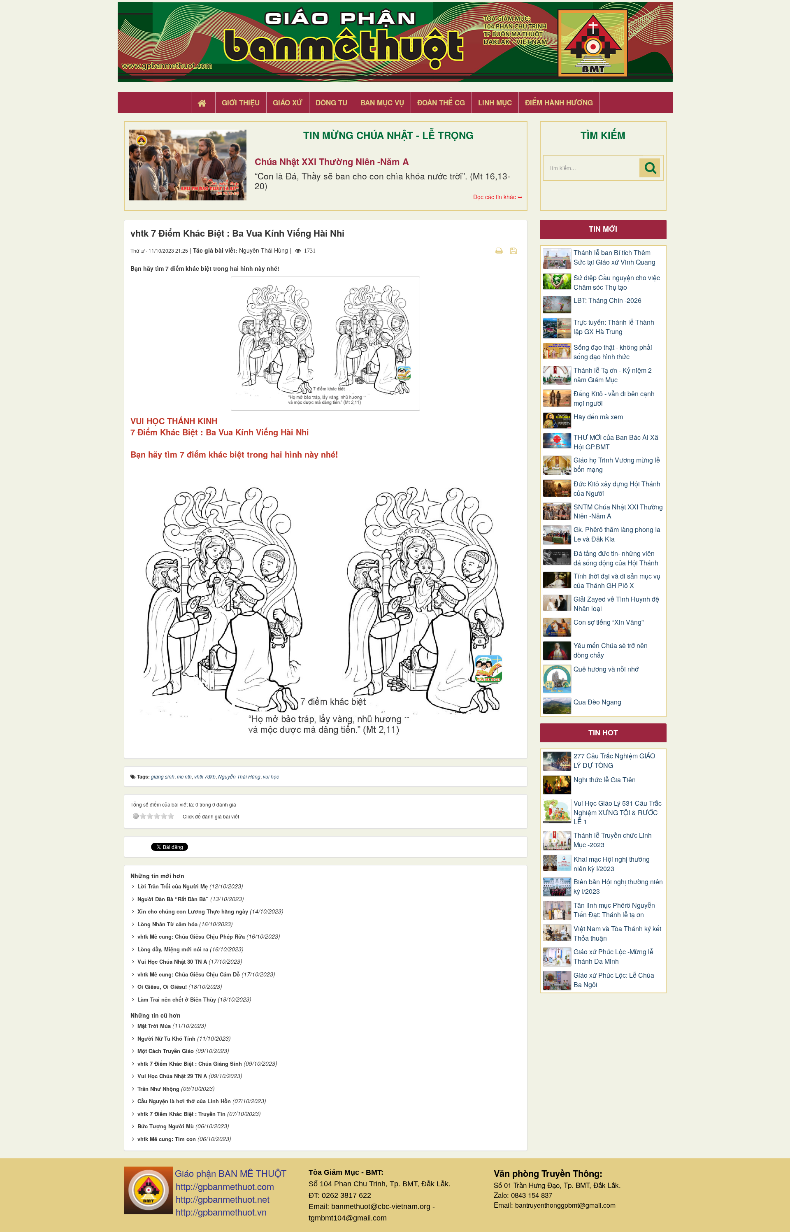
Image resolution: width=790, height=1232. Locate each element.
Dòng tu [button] (331, 102)
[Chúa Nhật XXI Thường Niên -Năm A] (187, 165)
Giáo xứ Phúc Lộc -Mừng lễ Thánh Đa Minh (613, 956)
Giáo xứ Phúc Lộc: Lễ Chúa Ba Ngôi (614, 980)
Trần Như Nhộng (158, 1089)
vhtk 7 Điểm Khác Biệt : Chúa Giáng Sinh (189, 1063)
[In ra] (499, 250)
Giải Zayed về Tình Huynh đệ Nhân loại (616, 604)
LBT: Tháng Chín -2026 (607, 300)
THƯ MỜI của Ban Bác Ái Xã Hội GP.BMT (616, 442)
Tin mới (603, 228)
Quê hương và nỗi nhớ (606, 669)
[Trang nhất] (203, 103)
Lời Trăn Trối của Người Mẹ (172, 886)
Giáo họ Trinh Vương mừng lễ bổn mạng (617, 465)
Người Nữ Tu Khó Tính (166, 1038)
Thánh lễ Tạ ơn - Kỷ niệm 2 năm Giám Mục (613, 375)
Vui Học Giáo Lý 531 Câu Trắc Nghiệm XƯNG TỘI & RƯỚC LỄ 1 (618, 813)
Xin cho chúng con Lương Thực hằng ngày (192, 911)
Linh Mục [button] (495, 102)
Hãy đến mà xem (598, 416)
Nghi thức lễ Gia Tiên (605, 779)
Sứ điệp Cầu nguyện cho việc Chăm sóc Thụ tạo (617, 282)
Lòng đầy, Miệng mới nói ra (172, 949)
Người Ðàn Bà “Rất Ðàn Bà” (173, 899)
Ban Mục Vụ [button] (382, 102)
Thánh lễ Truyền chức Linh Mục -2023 (613, 840)
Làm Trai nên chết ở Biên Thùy (176, 999)
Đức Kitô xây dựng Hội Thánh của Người (617, 488)
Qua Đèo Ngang (597, 702)
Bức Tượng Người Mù (165, 1126)
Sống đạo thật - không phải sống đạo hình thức (613, 352)
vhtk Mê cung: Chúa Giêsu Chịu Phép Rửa (191, 936)
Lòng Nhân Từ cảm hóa (167, 924)
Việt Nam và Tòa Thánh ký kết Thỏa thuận (617, 933)
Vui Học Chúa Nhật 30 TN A (172, 961)
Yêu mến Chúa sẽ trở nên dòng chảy (611, 650)
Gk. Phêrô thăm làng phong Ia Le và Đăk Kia (617, 534)
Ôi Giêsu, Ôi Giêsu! (162, 986)
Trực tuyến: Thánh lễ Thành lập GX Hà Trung (614, 327)
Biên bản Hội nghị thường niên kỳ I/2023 (618, 886)
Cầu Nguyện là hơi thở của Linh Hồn (184, 1101)
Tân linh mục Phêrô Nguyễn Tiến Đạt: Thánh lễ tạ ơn (614, 910)
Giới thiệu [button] (241, 102)
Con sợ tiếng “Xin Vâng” (609, 622)
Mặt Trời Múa (154, 1026)
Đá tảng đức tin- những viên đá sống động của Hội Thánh (616, 558)
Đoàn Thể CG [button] (441, 102)
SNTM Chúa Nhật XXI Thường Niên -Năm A (618, 511)
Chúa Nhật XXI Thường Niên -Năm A (332, 161)
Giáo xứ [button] (287, 102)
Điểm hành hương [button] (559, 102)
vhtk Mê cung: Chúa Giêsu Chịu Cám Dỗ (188, 974)
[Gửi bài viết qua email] (485, 250)
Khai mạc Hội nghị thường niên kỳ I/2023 (612, 864)
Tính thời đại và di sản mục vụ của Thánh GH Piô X (617, 581)
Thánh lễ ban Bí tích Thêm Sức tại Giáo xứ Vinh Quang (614, 257)
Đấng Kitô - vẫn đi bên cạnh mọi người (614, 398)
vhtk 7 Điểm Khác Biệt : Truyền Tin (181, 1114)
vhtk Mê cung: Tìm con (166, 1139)
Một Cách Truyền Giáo (165, 1051)
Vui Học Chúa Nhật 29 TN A (172, 1076)
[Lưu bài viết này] (514, 250)
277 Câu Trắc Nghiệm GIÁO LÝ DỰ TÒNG (614, 760)
